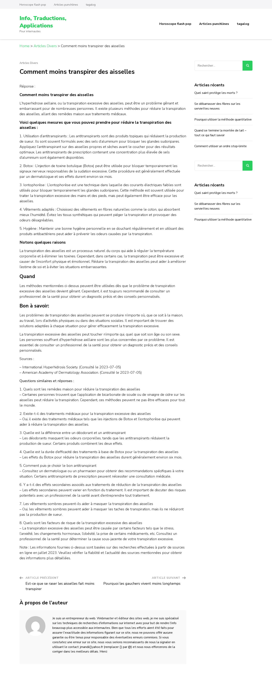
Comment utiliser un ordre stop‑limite (220, 146)
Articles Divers (29, 63)
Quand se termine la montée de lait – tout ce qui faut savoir (220, 132)
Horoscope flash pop (33, 5)
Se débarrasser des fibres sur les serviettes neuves (217, 106)
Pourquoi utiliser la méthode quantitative (223, 119)
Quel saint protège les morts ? (216, 93)
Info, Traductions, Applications (43, 22)
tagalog (91, 5)
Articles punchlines (66, 5)
